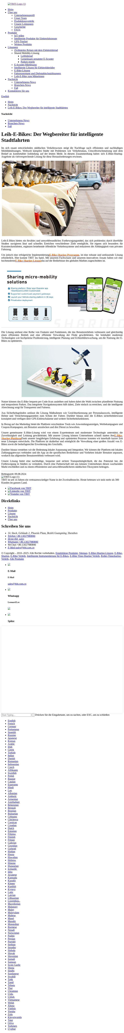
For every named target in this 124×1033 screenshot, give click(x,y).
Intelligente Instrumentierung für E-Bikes (48, 556)
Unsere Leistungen (23, 24)
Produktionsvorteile (24, 21)
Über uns (12, 12)
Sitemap (83, 553)
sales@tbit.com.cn (17, 583)
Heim (10, 9)
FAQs (17, 29)
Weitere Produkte (23, 44)
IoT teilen (19, 35)
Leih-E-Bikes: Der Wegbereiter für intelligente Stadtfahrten (38, 107)
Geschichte (20, 27)
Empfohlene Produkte (67, 553)
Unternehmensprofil (24, 15)
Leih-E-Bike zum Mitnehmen (29, 76)
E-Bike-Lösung (22, 70)
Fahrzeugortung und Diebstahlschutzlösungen (37, 73)
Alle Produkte (17, 559)
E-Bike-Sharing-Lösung (101, 553)
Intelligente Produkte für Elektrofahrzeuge (35, 38)
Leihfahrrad (27, 56)
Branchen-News (22, 85)
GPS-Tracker (21, 41)
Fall (16, 88)
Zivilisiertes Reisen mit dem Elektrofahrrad (36, 50)
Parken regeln (28, 61)
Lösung (12, 513)
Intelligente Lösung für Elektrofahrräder (34, 67)
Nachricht (13, 79)
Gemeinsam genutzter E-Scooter (37, 59)
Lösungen (13, 47)
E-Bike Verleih (18, 556)
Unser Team (20, 18)
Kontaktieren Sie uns (18, 91)
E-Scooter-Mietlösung (25, 64)
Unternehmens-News (25, 82)
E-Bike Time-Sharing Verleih (85, 556)
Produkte (12, 32)
